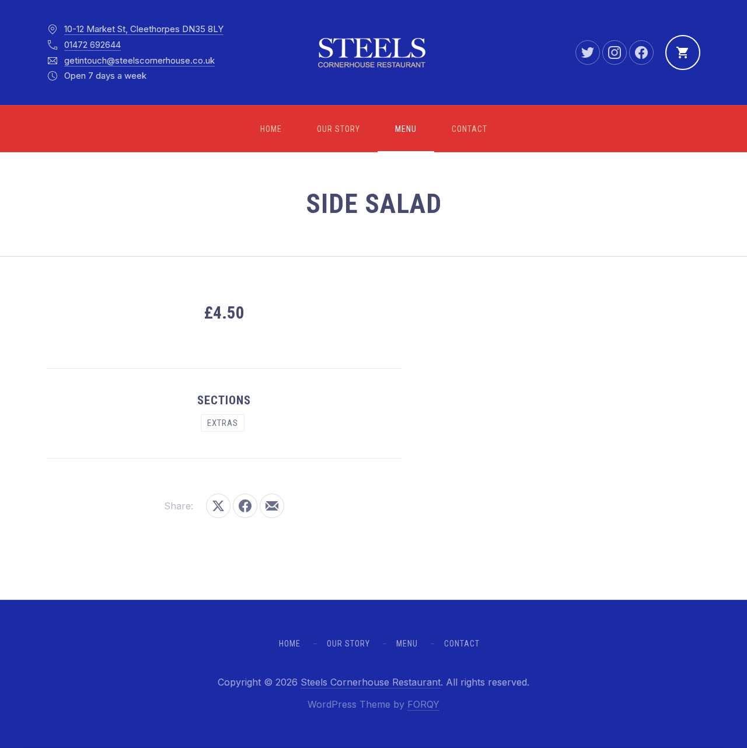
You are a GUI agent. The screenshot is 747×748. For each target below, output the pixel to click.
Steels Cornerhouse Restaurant (371, 682)
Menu (406, 129)
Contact (469, 129)
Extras (222, 423)
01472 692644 (92, 44)
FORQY (423, 704)
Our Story (338, 129)
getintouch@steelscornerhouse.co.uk (139, 60)
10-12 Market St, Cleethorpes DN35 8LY (144, 28)
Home (271, 129)
